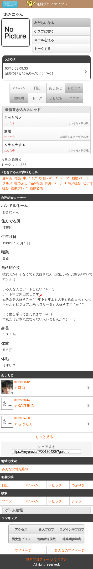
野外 (48, 183)
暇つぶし (21, 183)
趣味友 (7, 177)
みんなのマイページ (70, 550)
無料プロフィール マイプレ (46, 559)
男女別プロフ (21, 538)
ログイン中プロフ (71, 529)
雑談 (17, 177)
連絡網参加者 (71, 538)
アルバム (19, 87)
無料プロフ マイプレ (51, 3)
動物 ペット (80, 177)
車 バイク (30, 177)
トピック (55, 484)
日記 (37, 87)
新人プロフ (46, 529)
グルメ (7, 183)
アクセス (21, 529)
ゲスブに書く (44, 31)
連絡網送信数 (46, 538)
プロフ (7, 500)
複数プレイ (19, 188)
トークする (42, 48)
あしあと (55, 87)
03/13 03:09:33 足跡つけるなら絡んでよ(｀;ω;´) (29, 70)
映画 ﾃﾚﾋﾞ (46, 177)
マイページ (23, 550)
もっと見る (44, 436)
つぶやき (78, 484)
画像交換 (36, 188)
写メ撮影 (74, 183)
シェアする (47, 446)
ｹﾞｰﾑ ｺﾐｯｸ (62, 177)
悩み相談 (36, 183)
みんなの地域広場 (15, 468)
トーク (37, 97)
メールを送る (44, 39)
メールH (59, 183)
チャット (78, 500)
